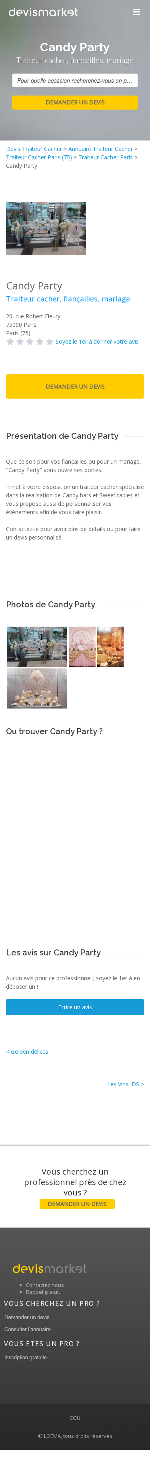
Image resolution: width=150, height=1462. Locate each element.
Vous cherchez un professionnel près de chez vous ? (75, 1186)
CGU (75, 1417)
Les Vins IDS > (125, 1084)
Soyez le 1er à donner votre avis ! (99, 341)
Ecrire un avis (75, 1007)
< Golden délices (27, 1051)
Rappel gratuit (43, 1291)
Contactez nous (45, 1285)
